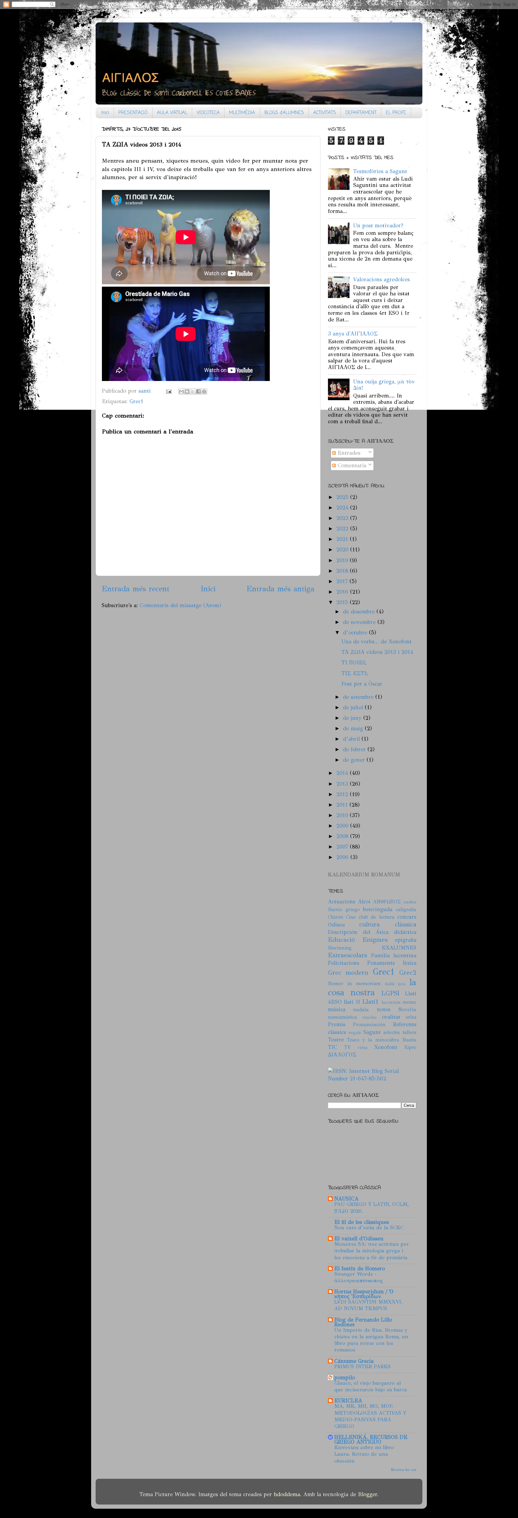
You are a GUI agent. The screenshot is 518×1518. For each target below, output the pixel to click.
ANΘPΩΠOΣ (387, 902)
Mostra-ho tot (403, 1469)
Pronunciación (369, 1024)
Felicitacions (343, 963)
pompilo (344, 1377)
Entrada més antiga (280, 588)
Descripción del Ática (358, 932)
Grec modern (348, 972)
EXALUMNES (399, 947)
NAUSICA (346, 1198)
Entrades (348, 453)
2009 (343, 825)
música (336, 1009)
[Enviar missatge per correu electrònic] (168, 391)
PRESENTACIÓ (133, 113)
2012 (343, 794)
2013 (343, 784)
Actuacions (341, 901)
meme (409, 1002)
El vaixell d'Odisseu (358, 1238)
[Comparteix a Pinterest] (204, 391)
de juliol (354, 707)
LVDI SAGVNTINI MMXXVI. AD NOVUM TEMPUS (368, 1305)
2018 (343, 571)
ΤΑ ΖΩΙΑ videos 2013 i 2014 (377, 652)
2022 (343, 528)
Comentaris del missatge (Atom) (180, 605)
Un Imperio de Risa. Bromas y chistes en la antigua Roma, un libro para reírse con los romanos (371, 1340)
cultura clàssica (387, 924)
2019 (343, 560)
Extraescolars (347, 955)
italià (390, 983)
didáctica (405, 932)
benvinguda (377, 909)
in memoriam (364, 983)
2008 (343, 836)
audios (409, 902)
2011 (343, 805)
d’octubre (356, 632)
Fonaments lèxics (391, 963)
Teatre (336, 1039)
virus (363, 1047)
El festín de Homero (359, 1268)
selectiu (391, 1032)
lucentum (391, 1002)
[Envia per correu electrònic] (181, 391)
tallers (409, 1032)
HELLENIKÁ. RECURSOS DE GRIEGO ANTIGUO (370, 1439)
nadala (361, 1009)
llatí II (352, 1002)
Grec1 (136, 401)
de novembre (360, 622)
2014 (343, 773)
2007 (343, 846)
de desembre (360, 611)
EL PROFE (396, 113)
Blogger (367, 1494)
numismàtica (342, 1017)
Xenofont (385, 1047)
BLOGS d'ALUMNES (284, 113)
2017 (343, 581)
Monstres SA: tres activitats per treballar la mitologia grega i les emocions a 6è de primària (371, 1250)
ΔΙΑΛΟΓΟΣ (342, 1054)
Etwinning (340, 948)
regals (355, 1032)
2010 (343, 815)
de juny (353, 718)
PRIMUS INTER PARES (362, 1366)
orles (411, 1017)
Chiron (335, 917)
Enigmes (375, 940)
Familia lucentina (393, 955)
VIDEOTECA (208, 113)
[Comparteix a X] (193, 391)
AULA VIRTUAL (172, 113)
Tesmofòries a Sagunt (380, 171)
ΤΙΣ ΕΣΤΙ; (354, 673)
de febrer (355, 749)
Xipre (410, 1047)
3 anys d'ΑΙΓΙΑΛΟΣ (353, 333)
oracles (369, 1017)
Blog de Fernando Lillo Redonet (363, 1322)
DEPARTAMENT (361, 113)
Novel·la (407, 1009)
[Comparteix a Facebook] (198, 391)
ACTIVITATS (324, 113)
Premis (336, 1024)
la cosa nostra (372, 987)
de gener (355, 760)
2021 (343, 539)
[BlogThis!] (187, 391)
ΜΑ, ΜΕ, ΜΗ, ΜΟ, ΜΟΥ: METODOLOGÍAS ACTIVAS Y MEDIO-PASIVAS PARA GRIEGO (370, 1416)
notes (383, 1009)
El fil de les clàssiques (361, 1222)
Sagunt (372, 1032)
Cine (351, 917)
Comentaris (351, 465)
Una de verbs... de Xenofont (376, 641)
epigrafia (405, 940)
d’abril (352, 739)
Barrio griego (344, 909)
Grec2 (407, 972)
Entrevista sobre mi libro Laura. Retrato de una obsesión (364, 1454)
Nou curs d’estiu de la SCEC (368, 1227)
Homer (335, 983)
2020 (343, 549)
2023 (343, 518)
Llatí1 (370, 1002)
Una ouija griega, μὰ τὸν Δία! (384, 384)
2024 (343, 507)
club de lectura (376, 917)
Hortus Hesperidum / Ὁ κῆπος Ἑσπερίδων (363, 1294)
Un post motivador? (378, 225)
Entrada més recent (135, 588)
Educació (341, 940)
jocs (402, 983)
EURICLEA (348, 1400)
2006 (343, 857)
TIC (332, 1047)
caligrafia (406, 909)
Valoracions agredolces (381, 279)
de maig (354, 728)
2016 (343, 592)
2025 (343, 497)
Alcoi (364, 901)
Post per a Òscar (361, 684)
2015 (343, 602)
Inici (105, 113)
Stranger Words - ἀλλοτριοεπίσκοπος (358, 1277)
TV (347, 1047)
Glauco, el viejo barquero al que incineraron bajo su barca (370, 1386)
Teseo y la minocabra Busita (381, 1040)
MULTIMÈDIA (242, 113)
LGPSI (390, 993)
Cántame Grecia (354, 1361)
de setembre (359, 697)
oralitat (391, 1017)
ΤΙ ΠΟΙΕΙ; (353, 662)
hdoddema (287, 1494)
